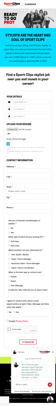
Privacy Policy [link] (22, 321)
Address (11, 166)
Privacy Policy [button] (32, 398)
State (10, 187)
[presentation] (31, 102)
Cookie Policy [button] (25, 398)
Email (13, 281)
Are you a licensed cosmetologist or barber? (24, 222)
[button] (8, 144)
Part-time (15, 245)
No (12, 228)
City (9, 176)
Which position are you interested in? (25, 250)
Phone (10, 207)
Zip (9, 197)
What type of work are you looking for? (26, 237)
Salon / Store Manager (21, 259)
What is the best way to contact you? (25, 272)
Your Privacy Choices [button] (42, 398)
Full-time (15, 241)
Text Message (17, 285)
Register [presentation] (29, 342)
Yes (12, 232)
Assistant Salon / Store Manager (25, 263)
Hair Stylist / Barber (20, 254)
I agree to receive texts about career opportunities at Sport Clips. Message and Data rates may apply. (28, 304)
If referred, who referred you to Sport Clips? (28, 290)
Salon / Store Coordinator (22, 268)
